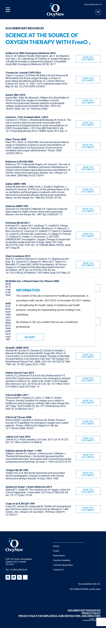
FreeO (56, 550)
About (56, 546)
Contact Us (58, 569)
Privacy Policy (91, 613)
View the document (88, 59)
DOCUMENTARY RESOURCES (84, 610)
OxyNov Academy (62, 560)
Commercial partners (63, 564)
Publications (59, 555)
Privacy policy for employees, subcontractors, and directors (59, 616)
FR (98, 12)
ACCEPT (30, 337)
